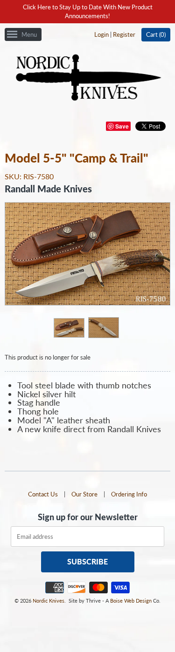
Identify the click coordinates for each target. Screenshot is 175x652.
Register (124, 34)
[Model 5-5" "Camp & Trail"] (69, 327)
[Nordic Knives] (87, 78)
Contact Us (43, 494)
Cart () (156, 34)
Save (122, 126)
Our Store (84, 494)
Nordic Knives (48, 601)
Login (101, 34)
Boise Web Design (131, 601)
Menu (29, 34)
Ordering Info (129, 494)
